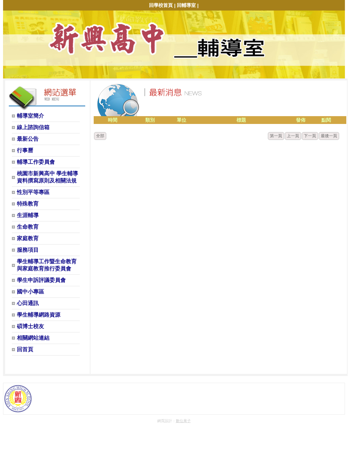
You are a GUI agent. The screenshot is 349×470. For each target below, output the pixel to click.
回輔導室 (186, 5)
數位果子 (183, 421)
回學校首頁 (161, 5)
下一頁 (310, 135)
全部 (100, 135)
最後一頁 (329, 135)
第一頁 (276, 135)
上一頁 (293, 135)
